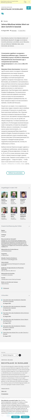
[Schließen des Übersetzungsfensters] (29, 2)
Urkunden (6, 21)
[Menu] (28, 8)
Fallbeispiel (6, 288)
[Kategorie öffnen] (20, 355)
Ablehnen (25, 417)
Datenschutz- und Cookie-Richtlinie (16, 413)
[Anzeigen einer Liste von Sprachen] (25, 1)
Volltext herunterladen (15, 173)
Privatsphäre (4, 394)
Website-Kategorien (8, 355)
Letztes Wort (22, 30)
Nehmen (15, 417)
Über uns (3, 391)
